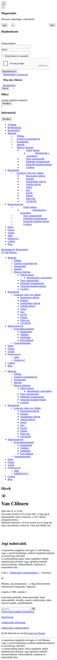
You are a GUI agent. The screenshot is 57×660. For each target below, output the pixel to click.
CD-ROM (31, 201)
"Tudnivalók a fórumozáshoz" (24, 572)
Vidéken (24, 334)
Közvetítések (26, 340)
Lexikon (30, 167)
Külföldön (25, 337)
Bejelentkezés (14, 127)
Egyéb (29, 193)
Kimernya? (13, 238)
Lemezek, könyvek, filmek (30, 173)
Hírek (10, 227)
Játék (10, 235)
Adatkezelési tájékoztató (13, 622)
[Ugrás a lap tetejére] (3, 3)
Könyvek (30, 198)
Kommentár (23, 141)
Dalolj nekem (32, 150)
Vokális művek (33, 184)
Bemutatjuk (13, 170)
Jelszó (4, 49)
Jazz (28, 190)
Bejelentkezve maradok (16, 56)
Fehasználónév (8, 43)
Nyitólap (12, 124)
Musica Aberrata (25, 147)
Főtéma (20, 136)
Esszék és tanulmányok (28, 139)
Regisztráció (9, 85)
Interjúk (21, 144)
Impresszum (7, 617)
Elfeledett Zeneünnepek (38, 161)
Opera (29, 187)
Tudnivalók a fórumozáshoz (15, 627)
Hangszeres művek (35, 175)
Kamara (30, 178)
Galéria (11, 241)
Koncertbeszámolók (24, 328)
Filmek (29, 195)
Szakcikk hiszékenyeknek (39, 164)
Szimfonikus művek (36, 181)
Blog (10, 244)
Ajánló (11, 232)
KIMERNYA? (21, 473)
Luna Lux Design (36, 633)
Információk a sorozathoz (39, 277)
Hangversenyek (15, 204)
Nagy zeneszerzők (35, 158)
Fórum (11, 230)
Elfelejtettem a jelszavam (15, 74)
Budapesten (26, 331)
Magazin (12, 133)
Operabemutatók (22, 343)
